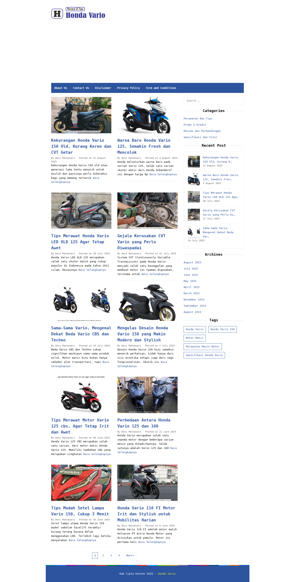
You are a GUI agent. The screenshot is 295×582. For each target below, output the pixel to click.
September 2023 (195, 305)
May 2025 (190, 281)
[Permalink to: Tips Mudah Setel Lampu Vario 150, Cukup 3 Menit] (81, 483)
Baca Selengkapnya (163, 174)
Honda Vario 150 (223, 329)
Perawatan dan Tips (198, 118)
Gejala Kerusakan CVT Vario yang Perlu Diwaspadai (141, 241)
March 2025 (192, 293)
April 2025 (192, 287)
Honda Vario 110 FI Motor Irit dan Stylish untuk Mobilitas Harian (146, 514)
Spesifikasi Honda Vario (204, 355)
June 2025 (191, 274)
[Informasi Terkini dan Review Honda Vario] (78, 12)
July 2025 (191, 268)
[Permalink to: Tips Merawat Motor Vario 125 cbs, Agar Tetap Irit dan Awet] (81, 395)
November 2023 (194, 299)
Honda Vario (194, 329)
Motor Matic (194, 337)
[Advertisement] (166, 53)
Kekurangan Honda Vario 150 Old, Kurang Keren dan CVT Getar (81, 146)
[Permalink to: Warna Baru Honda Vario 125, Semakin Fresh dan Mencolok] (147, 115)
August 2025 (192, 262)
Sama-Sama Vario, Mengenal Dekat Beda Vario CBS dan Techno (81, 334)
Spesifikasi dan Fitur (200, 137)
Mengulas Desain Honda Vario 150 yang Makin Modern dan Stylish (142, 334)
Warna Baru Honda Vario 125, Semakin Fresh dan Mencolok (143, 146)
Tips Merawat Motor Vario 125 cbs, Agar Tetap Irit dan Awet (80, 426)
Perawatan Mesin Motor (203, 346)
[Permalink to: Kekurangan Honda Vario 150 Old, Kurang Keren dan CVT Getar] (81, 115)
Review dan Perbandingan (202, 130)
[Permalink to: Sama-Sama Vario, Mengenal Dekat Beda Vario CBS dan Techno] (81, 303)
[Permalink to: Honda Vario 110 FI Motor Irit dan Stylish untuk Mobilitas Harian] (147, 483)
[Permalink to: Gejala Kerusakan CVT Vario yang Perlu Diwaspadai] (147, 210)
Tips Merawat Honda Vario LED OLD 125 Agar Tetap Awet (80, 241)
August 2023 (192, 311)
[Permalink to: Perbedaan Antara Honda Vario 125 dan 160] (147, 395)
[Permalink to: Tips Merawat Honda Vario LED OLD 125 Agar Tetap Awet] (81, 210)
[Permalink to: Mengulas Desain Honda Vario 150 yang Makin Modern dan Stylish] (147, 303)
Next (129, 555)
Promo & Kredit (195, 124)
